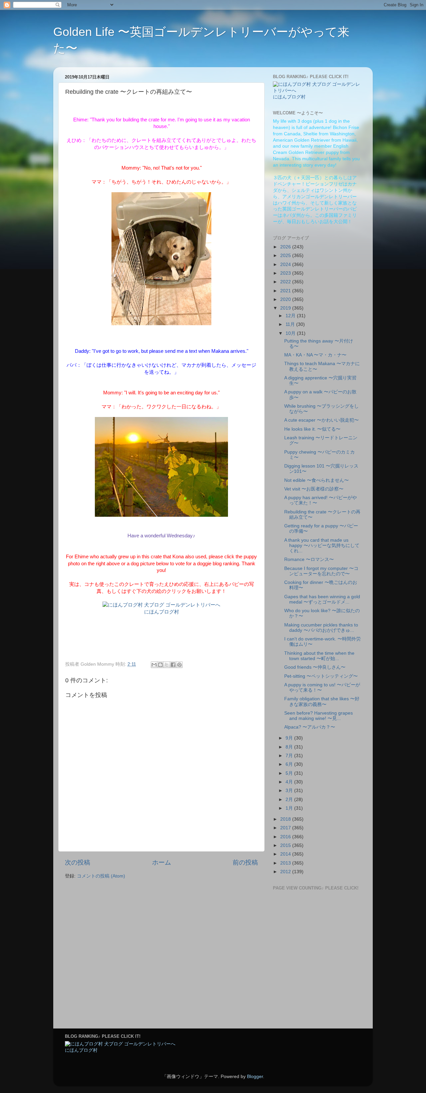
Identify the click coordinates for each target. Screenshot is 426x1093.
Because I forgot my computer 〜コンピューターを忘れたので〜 (321, 571)
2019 (286, 308)
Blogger (255, 1076)
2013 (286, 863)
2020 (286, 299)
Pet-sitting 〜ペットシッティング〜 (321, 676)
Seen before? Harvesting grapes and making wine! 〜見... (318, 716)
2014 (286, 854)
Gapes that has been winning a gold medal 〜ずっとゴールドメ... (322, 599)
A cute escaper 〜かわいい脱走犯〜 (321, 420)
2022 (286, 281)
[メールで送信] (154, 664)
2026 (286, 246)
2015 (286, 845)
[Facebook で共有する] (173, 664)
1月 (290, 808)
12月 (291, 315)
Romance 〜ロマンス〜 (309, 559)
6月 (290, 764)
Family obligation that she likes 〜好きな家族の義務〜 (321, 701)
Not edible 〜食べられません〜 (316, 480)
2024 (286, 264)
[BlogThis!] (160, 664)
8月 (290, 747)
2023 (286, 273)
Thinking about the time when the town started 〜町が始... (319, 656)
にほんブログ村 (161, 612)
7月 (290, 755)
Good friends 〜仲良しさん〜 (314, 667)
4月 (290, 781)
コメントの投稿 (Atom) (101, 876)
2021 (286, 290)
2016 (286, 836)
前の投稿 (245, 862)
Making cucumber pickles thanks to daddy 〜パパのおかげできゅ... (321, 627)
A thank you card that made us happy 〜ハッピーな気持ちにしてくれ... (321, 545)
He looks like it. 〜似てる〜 (312, 429)
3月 (290, 790)
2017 (286, 827)
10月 (291, 333)
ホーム (161, 862)
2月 (290, 799)
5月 (290, 773)
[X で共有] (166, 664)
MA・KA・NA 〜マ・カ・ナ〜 (315, 354)
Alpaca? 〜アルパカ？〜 (309, 727)
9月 (290, 738)
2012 (286, 871)
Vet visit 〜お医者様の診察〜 (313, 488)
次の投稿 (77, 862)
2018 (286, 819)
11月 (291, 324)
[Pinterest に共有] (179, 664)
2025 (286, 255)
